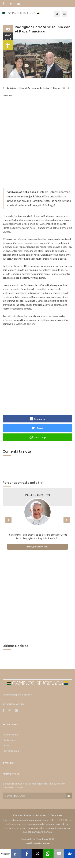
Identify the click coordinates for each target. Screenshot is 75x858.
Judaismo (9, 739)
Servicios (41, 815)
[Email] (59, 853)
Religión (11, 88)
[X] (37, 853)
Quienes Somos (22, 815)
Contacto (56, 815)
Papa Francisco (37, 495)
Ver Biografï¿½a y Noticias (38, 546)
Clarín (56, 88)
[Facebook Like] (16, 853)
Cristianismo (11, 750)
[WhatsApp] (48, 853)
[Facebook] (5, 3)
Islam (6, 745)
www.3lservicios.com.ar (37, 843)
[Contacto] (18, 3)
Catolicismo (10, 734)
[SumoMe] (69, 853)
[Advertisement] (37, 145)
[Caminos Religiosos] (25, 14)
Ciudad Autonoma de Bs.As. (34, 88)
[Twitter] (12, 3)
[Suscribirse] (69, 795)
